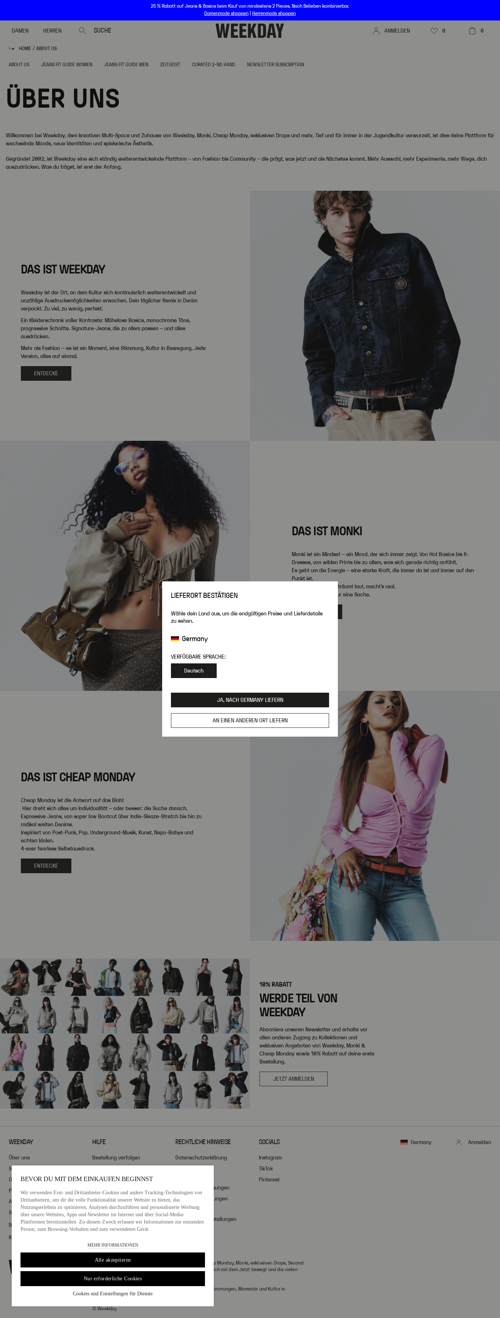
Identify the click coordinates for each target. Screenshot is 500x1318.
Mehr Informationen (112, 1245)
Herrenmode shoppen (274, 13)
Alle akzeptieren (113, 1260)
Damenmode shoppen (226, 13)
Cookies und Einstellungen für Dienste (113, 1293)
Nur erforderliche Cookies (113, 1278)
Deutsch (194, 671)
